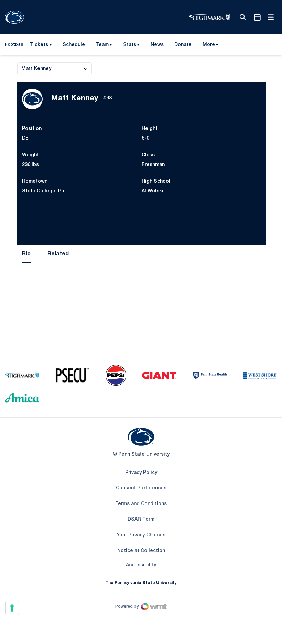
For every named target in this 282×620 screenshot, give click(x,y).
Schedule (74, 45)
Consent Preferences (141, 488)
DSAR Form (141, 519)
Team (102, 45)
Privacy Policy (141, 472)
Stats (129, 45)
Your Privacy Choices (141, 535)
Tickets (39, 45)
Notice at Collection (141, 551)
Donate (183, 46)
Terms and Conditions (141, 504)
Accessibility (141, 565)
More (209, 45)
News (157, 45)
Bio (26, 254)
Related (58, 254)
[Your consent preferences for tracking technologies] (12, 608)
